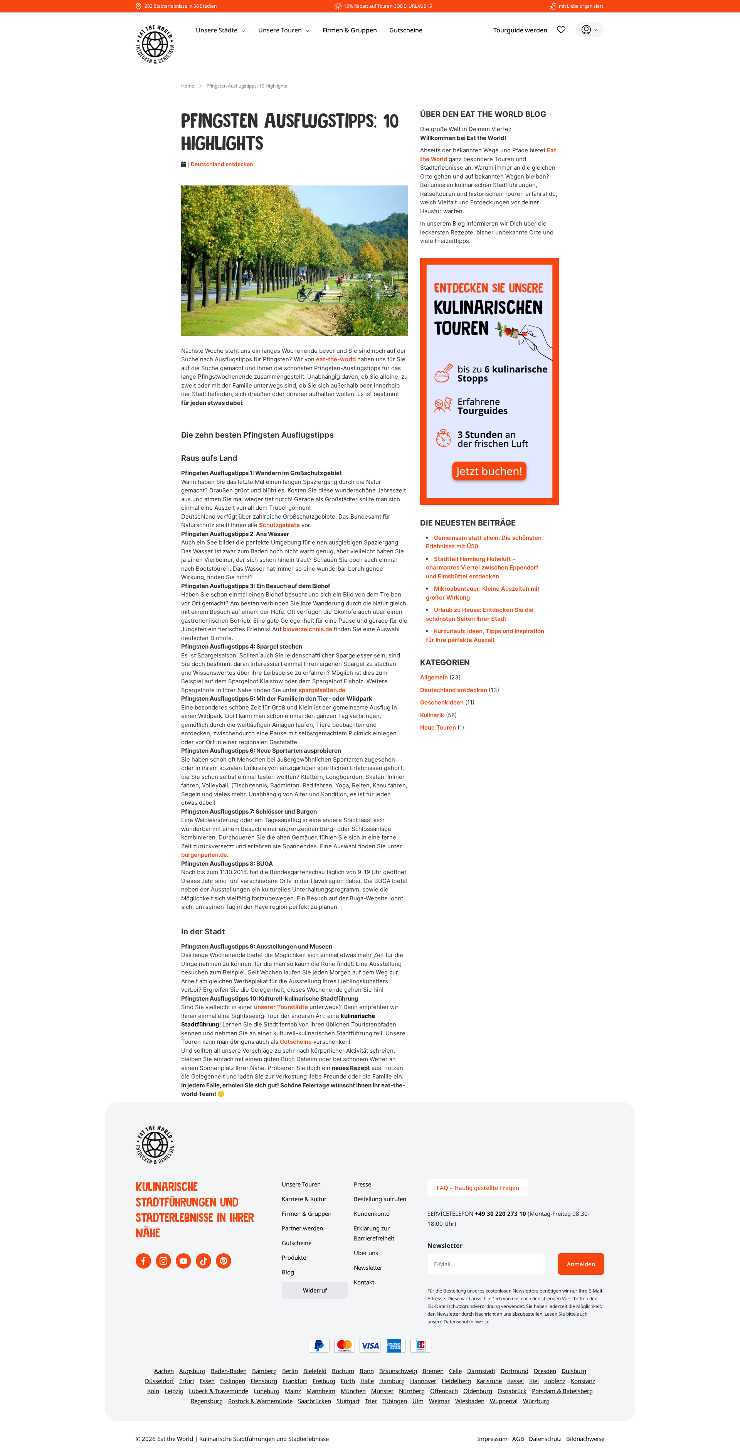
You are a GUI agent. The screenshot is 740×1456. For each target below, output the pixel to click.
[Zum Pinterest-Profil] (223, 1266)
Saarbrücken (314, 1401)
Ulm (418, 1401)
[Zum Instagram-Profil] (164, 1266)
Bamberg (264, 1371)
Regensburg (207, 1401)
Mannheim (320, 1391)
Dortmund (514, 1371)
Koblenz (554, 1381)
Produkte (294, 1257)
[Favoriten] (561, 29)
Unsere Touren (280, 30)
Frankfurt (295, 1381)
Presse (362, 1184)
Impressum (492, 1439)
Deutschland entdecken (222, 164)
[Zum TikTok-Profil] (204, 1266)
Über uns (366, 1253)
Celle (455, 1371)
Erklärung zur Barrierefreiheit (374, 1233)
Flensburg (264, 1381)
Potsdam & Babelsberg (562, 1391)
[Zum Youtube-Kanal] (184, 1266)
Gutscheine (405, 30)
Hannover (423, 1381)
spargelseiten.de (322, 690)
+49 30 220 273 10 (500, 1213)
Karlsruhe (489, 1381)
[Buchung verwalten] (589, 29)
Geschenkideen (442, 702)
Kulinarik (432, 715)
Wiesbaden (469, 1401)
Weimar (439, 1401)
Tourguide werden (520, 30)
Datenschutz (545, 1439)
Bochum (343, 1371)
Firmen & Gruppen (350, 30)
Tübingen (394, 1401)
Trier (371, 1401)
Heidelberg (456, 1381)
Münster (382, 1391)
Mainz (293, 1391)
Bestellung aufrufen (380, 1199)
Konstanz (583, 1381)
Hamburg (392, 1381)
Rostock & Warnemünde (260, 1401)
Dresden (545, 1371)
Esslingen (232, 1381)
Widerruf (315, 1290)
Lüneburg (266, 1391)
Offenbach (444, 1391)
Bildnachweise (585, 1439)
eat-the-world (336, 359)
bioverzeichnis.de (307, 629)
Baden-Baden (229, 1371)
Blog (288, 1272)
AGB (518, 1439)
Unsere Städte (216, 30)
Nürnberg (412, 1391)
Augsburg (192, 1371)
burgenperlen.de (204, 854)
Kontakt (364, 1282)
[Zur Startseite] (155, 44)
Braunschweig (398, 1371)
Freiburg (324, 1381)
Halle (367, 1381)
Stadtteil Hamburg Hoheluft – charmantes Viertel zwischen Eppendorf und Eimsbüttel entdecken (482, 567)
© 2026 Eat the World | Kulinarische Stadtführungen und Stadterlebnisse (232, 1439)
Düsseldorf (159, 1381)
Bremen (433, 1371)
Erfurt (186, 1381)
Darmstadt (481, 1371)
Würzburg (536, 1401)
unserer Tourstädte (281, 1007)
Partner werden (302, 1228)
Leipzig (174, 1391)
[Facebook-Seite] (144, 1266)
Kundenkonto (372, 1213)
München (353, 1391)
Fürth (348, 1381)
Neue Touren (438, 727)
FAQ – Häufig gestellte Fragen (478, 1187)
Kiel (534, 1381)
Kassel (515, 1381)
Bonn (367, 1371)
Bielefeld (314, 1371)
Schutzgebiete (279, 525)
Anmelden (581, 1264)
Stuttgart (348, 1401)
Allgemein (434, 677)
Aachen (164, 1371)
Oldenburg (477, 1391)
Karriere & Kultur (304, 1199)
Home (187, 86)
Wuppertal (504, 1401)
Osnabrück (512, 1391)
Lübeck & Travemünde (218, 1391)
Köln (153, 1391)
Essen (207, 1381)
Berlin (290, 1371)
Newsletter (368, 1267)
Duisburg (574, 1371)
